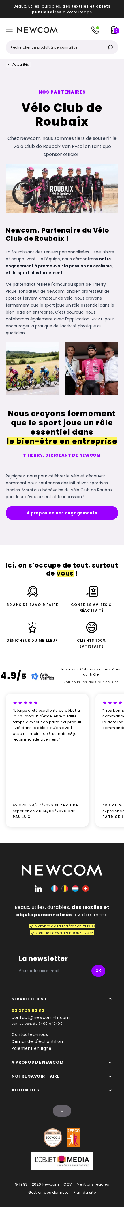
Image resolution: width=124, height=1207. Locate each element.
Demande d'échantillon (37, 1041)
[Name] (62, 1111)
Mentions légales (93, 1184)
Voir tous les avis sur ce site (91, 682)
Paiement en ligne (32, 1048)
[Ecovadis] (53, 1137)
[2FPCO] (73, 1137)
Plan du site (85, 1192)
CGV (67, 1184)
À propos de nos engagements (62, 513)
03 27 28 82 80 (28, 1010)
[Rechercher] (110, 47)
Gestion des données (48, 1192)
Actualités (20, 64)
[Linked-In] (38, 888)
